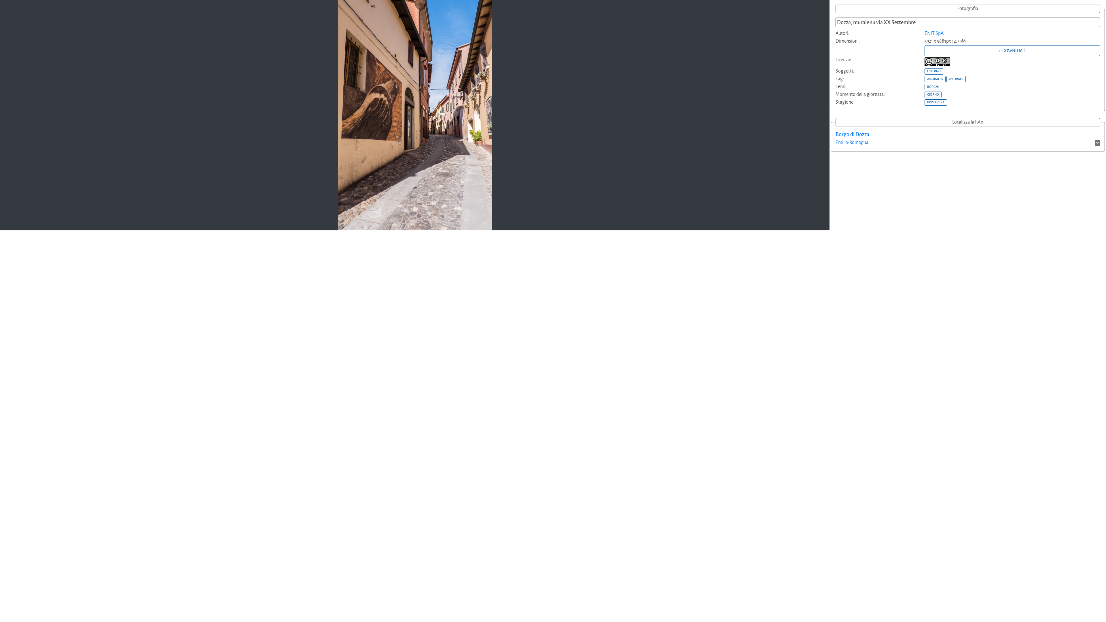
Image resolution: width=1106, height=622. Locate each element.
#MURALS (956, 79)
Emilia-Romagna (852, 142)
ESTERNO (934, 71)
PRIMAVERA (935, 102)
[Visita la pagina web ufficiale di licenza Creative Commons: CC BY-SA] (937, 61)
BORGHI (933, 86)
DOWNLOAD (1013, 50)
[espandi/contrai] (1097, 143)
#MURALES (935, 79)
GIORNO (933, 94)
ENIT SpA (934, 33)
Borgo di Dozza (852, 134)
